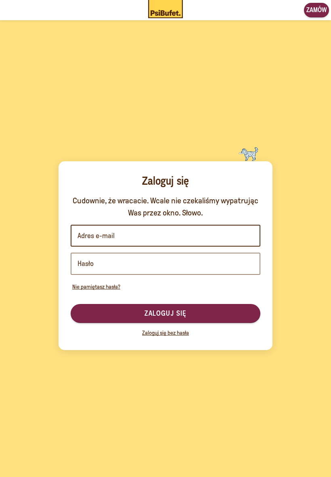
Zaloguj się (165, 313)
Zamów (316, 10)
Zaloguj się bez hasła (165, 333)
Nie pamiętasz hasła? (96, 287)
